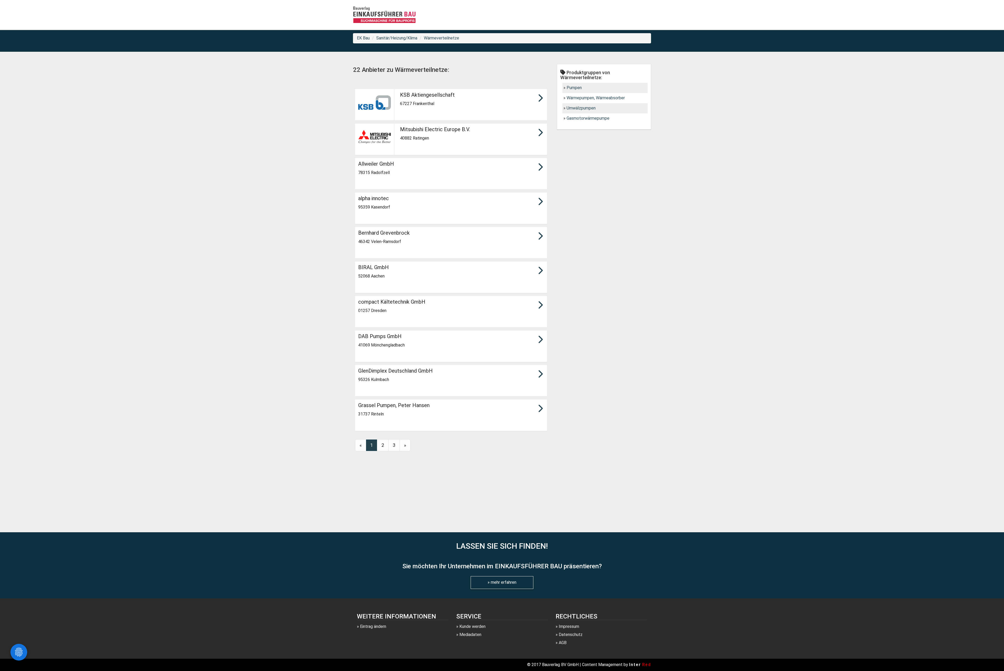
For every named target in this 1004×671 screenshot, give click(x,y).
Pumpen (574, 87)
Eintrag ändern (373, 626)
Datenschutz (571, 634)
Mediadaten (470, 634)
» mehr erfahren (502, 582)
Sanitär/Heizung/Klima (396, 38)
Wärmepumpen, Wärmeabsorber (596, 97)
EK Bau (363, 38)
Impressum (569, 626)
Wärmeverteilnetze (441, 38)
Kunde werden (472, 626)
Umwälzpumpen (581, 108)
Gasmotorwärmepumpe (588, 118)
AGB (563, 642)
